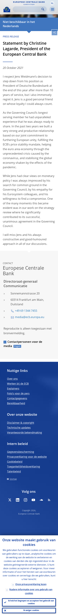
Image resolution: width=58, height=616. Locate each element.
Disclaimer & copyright (20, 423)
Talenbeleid (14, 471)
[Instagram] (25, 500)
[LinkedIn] (17, 500)
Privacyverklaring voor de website (27, 457)
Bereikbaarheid (16, 403)
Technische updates (19, 428)
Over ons (12, 379)
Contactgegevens (17, 398)
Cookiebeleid (14, 462)
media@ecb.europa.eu (29, 317)
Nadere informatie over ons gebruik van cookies (30, 592)
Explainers (13, 388)
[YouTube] (33, 500)
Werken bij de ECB (18, 384)
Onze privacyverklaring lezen (30, 584)
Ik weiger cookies (31, 610)
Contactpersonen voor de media (23, 344)
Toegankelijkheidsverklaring (23, 466)
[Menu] (52, 9)
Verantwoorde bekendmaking (24, 432)
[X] (9, 500)
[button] (52, 3)
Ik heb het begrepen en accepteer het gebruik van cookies (31, 602)
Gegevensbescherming (20, 452)
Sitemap (13, 479)
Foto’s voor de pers (18, 393)
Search (43, 9)
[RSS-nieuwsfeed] (49, 500)
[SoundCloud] (41, 500)
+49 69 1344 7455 (26, 311)
